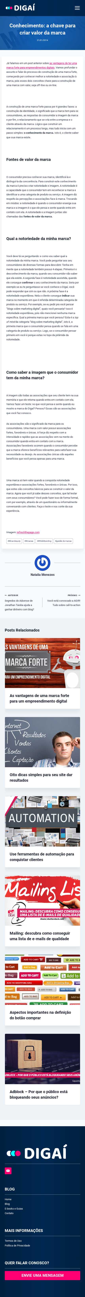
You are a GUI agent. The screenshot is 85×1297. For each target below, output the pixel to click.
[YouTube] (8, 1170)
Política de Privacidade (17, 1245)
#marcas (29, 541)
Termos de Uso (13, 1240)
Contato (9, 1213)
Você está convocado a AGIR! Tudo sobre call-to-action (63, 600)
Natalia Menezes (43, 575)
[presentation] (42, 663)
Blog (7, 1203)
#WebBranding (44, 541)
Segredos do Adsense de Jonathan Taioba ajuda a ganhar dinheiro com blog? (19, 602)
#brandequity (14, 541)
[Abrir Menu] (76, 8)
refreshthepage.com (28, 532)
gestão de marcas (63, 541)
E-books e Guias (14, 1208)
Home (8, 1199)
